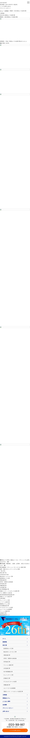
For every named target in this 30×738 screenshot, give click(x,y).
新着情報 (5, 641)
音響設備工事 (3, 585)
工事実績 (6, 10)
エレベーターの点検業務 (6, 609)
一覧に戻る (2, 571)
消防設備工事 (3, 580)
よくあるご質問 (6, 701)
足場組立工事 (3, 613)
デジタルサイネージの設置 (6, 607)
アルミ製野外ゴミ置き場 (6, 593)
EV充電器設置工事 (4, 605)
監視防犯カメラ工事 (5, 578)
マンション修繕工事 (5, 611)
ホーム (1, 10)
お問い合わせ (6, 711)
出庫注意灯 (2, 598)
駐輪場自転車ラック (5, 614)
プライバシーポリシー (5, 8)
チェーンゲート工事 (5, 600)
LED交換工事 (3, 587)
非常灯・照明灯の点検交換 (6, 582)
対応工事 (5, 645)
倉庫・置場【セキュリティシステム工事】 (10, 569)
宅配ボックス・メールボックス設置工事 (9, 591)
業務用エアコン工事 (5, 604)
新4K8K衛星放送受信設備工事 (7, 594)
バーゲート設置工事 (5, 602)
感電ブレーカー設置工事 (6, 596)
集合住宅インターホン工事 (6, 576)
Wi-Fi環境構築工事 (4, 589)
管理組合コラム (6, 698)
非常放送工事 (3, 583)
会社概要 (5, 704)
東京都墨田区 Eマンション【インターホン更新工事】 (13, 567)
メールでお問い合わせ (5, 6)
